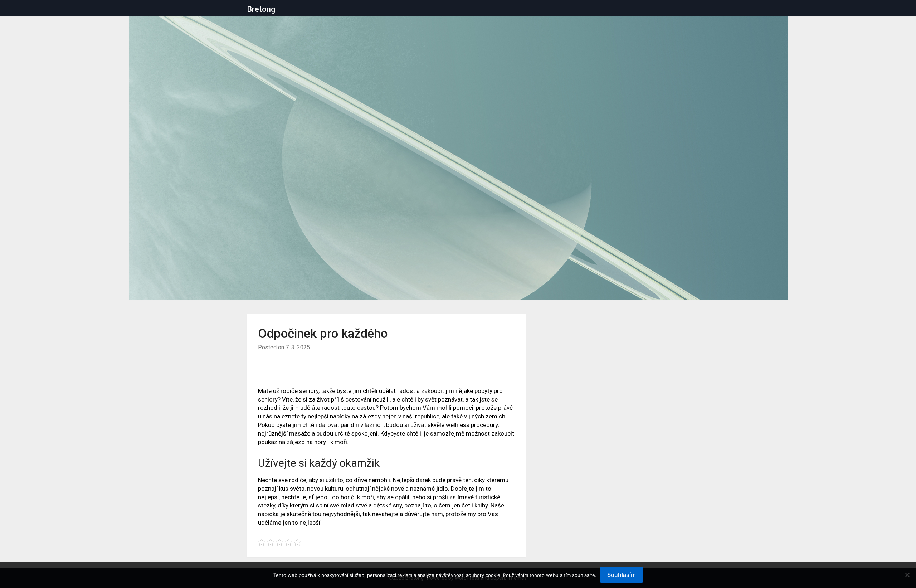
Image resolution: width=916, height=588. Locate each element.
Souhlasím (621, 574)
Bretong (261, 9)
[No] (907, 574)
